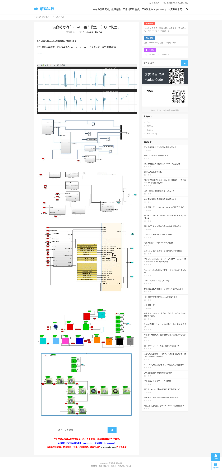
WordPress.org (151, 134)
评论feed (149, 130)
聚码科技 (46, 9)
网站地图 (119, 463)
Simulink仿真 (54, 17)
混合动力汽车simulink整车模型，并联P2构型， (86, 27)
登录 (148, 122)
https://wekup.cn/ (108, 447)
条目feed (149, 126)
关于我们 (155, 3)
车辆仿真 (98, 32)
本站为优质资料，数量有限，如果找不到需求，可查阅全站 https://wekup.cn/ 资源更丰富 (137, 9)
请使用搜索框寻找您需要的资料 (175, 3)
